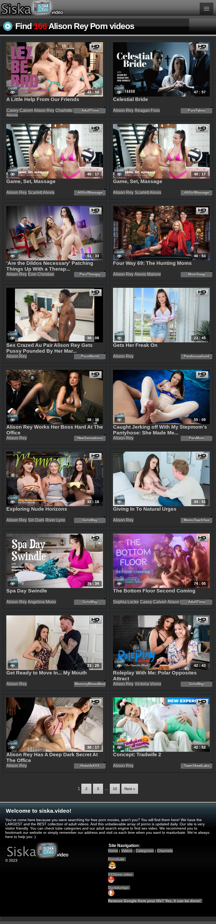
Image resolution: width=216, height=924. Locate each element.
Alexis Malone (147, 274)
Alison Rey (44, 110)
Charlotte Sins (68, 110)
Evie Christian (41, 274)
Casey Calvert (19, 110)
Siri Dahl (36, 520)
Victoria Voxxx (148, 684)
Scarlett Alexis (41, 192)
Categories (145, 851)
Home (113, 851)
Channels (165, 851)
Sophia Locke (126, 602)
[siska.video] (54, 8)
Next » (129, 789)
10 (115, 789)
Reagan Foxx (147, 110)
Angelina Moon (42, 602)
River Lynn (55, 520)
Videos (126, 851)
